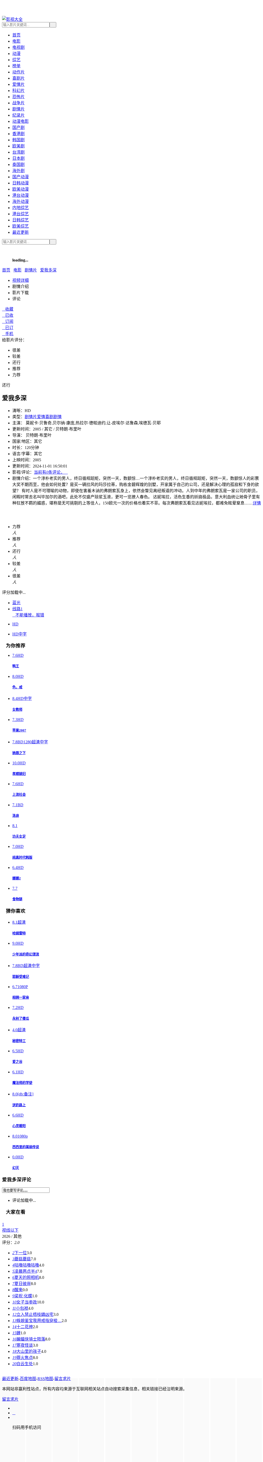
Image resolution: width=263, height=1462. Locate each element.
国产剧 (18, 127)
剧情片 (18, 109)
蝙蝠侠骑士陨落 (28, 1339)
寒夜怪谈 (22, 1345)
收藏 (7, 309)
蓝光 (16, 603)
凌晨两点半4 (24, 1271)
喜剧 (49, 417)
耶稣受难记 (20, 977)
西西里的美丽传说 (25, 1147)
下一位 (19, 1253)
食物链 (17, 899)
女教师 (17, 709)
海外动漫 (20, 201)
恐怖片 (18, 97)
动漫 (16, 53)
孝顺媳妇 (19, 774)
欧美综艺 (20, 226)
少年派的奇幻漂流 (25, 954)
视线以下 (10, 1230)
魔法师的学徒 (22, 1083)
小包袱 (20, 1308)
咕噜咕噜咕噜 (25, 1265)
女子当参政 (24, 1302)
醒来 (17, 1290)
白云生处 (22, 1364)
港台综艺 (20, 214)
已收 (7, 315)
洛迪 (15, 816)
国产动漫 (20, 177)
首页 (16, 35)
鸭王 (15, 666)
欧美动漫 (20, 189)
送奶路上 (19, 1105)
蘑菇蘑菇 (21, 1259)
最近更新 (20, 232)
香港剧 (18, 134)
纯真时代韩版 (22, 857)
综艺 (16, 60)
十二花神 (22, 1327)
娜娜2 (16, 878)
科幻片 (18, 90)
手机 (7, 334)
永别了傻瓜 (20, 1018)
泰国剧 (18, 164)
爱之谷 (17, 1062)
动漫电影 (20, 121)
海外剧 (18, 170)
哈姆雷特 (19, 933)
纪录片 (18, 115)
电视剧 (18, 47)
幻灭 (15, 1168)
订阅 (7, 321)
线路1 (17, 609)
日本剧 (18, 158)
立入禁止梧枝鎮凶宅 (32, 1314)
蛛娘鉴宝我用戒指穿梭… (37, 1320)
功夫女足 (19, 836)
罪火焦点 (22, 1357)
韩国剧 (18, 140)
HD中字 (19, 634)
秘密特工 (19, 1041)
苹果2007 (19, 730)
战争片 (18, 103)
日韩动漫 (20, 183)
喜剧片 (18, 78)
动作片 (18, 72)
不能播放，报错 (28, 615)
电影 (16, 41)
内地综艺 (20, 207)
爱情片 (18, 84)
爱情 (41, 417)
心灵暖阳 (19, 1126)
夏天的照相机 (25, 1277)
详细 (20, 280)
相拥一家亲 (20, 997)
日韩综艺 (20, 220)
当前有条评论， (51, 472)
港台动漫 (20, 195)
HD (15, 624)
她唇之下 (19, 753)
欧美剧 (18, 146)
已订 (7, 327)
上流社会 (19, 794)
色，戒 (17, 687)
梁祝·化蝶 (22, 1296)
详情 (257, 503)
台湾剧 (18, 152)
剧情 (57, 417)
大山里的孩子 (26, 1351)
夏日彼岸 (21, 1283)
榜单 (16, 66)
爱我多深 (48, 270)
